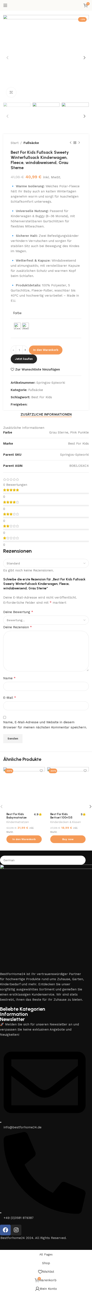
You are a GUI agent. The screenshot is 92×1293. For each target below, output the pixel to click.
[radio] (17, 326)
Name (9, 678)
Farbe (17, 313)
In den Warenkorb (45, 349)
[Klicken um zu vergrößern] (11, 92)
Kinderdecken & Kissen (65, 822)
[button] (24, 839)
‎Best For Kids (41, 397)
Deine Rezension (17, 627)
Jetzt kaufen (24, 358)
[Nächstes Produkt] (79, 143)
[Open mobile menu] (5, 5)
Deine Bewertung (18, 612)
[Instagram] (16, 1230)
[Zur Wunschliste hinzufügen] (41, 771)
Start (15, 143)
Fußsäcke (31, 143)
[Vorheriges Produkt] (70, 143)
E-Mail (9, 698)
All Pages (46, 1254)
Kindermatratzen (17, 822)
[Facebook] (5, 1230)
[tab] (46, 414)
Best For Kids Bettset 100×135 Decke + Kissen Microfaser (61, 819)
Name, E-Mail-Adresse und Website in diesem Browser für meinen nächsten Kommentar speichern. (45, 724)
